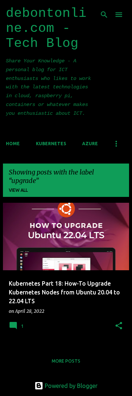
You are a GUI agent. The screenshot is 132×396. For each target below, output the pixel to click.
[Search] (104, 14)
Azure (90, 143)
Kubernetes (51, 143)
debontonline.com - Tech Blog (46, 28)
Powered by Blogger (70, 385)
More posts (66, 361)
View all (18, 190)
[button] (118, 326)
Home (13, 143)
